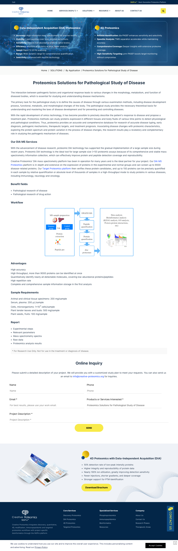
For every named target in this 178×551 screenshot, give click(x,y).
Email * (13, 399)
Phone (90, 384)
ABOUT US (119, 11)
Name (13, 384)
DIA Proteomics (69, 519)
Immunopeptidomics (108, 519)
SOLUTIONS (87, 11)
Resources (104, 527)
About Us (139, 515)
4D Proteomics (109, 28)
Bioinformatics (105, 523)
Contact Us (140, 519)
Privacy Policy (41, 547)
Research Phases (143, 523)
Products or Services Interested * (105, 399)
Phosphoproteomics (108, 515)
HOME (50, 11)
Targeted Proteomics (71, 527)
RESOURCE (103, 11)
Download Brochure (96, 487)
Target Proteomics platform (56, 168)
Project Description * (21, 413)
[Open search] (163, 10)
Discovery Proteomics (72, 515)
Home (44, 70)
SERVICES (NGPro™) (67, 11)
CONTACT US (136, 11)
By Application (73, 70)
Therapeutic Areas (143, 527)
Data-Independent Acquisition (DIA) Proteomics (50, 28)
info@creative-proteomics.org (88, 376)
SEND (89, 428)
